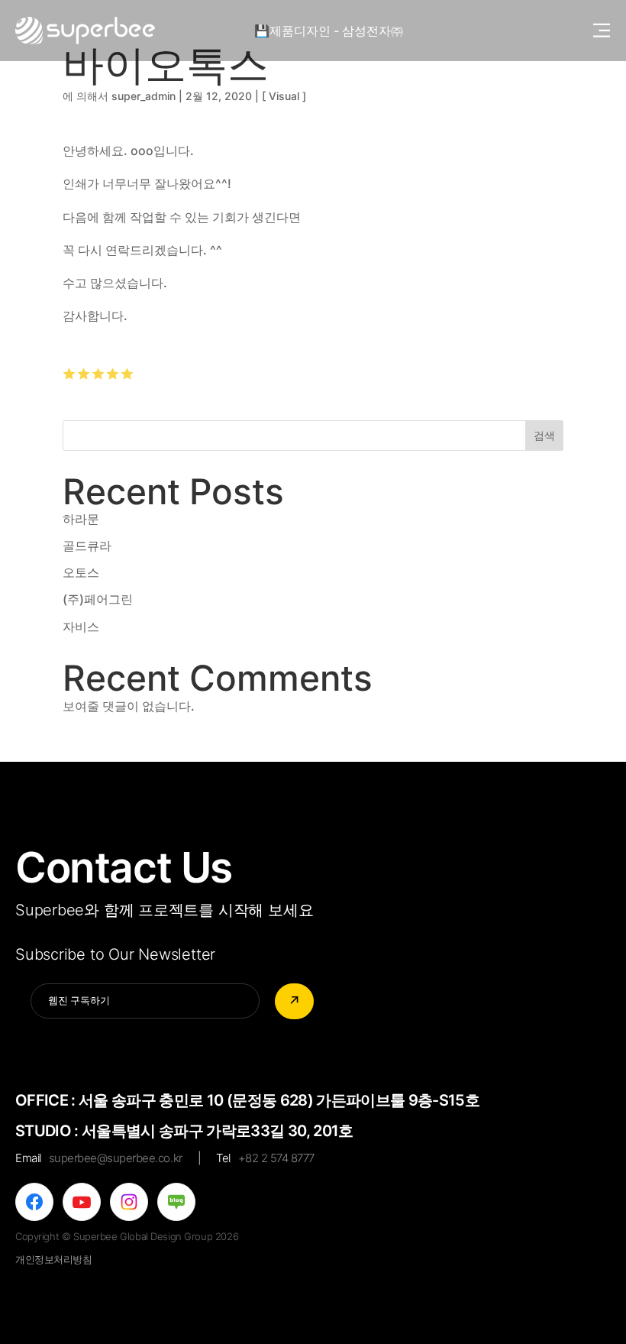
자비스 (81, 626)
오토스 (81, 572)
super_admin (143, 95)
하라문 (81, 518)
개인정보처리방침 (53, 1259)
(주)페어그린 (98, 599)
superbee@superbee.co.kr (115, 1158)
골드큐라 (87, 545)
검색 (544, 435)
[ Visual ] (284, 95)
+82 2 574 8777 (276, 1158)
